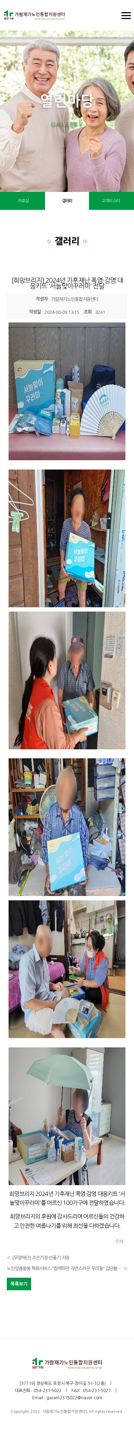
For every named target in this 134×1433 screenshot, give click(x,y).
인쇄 (119, 1241)
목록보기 (19, 1284)
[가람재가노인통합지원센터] (34, 15)
